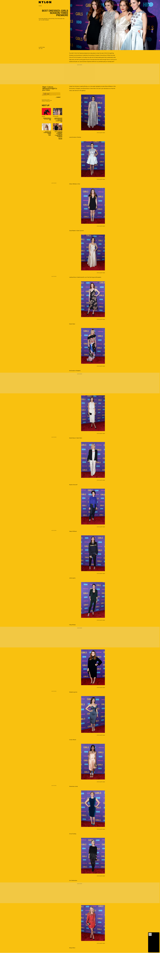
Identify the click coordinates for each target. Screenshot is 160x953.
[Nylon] (45, 2)
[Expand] (149, 933)
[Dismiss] (158, 933)
